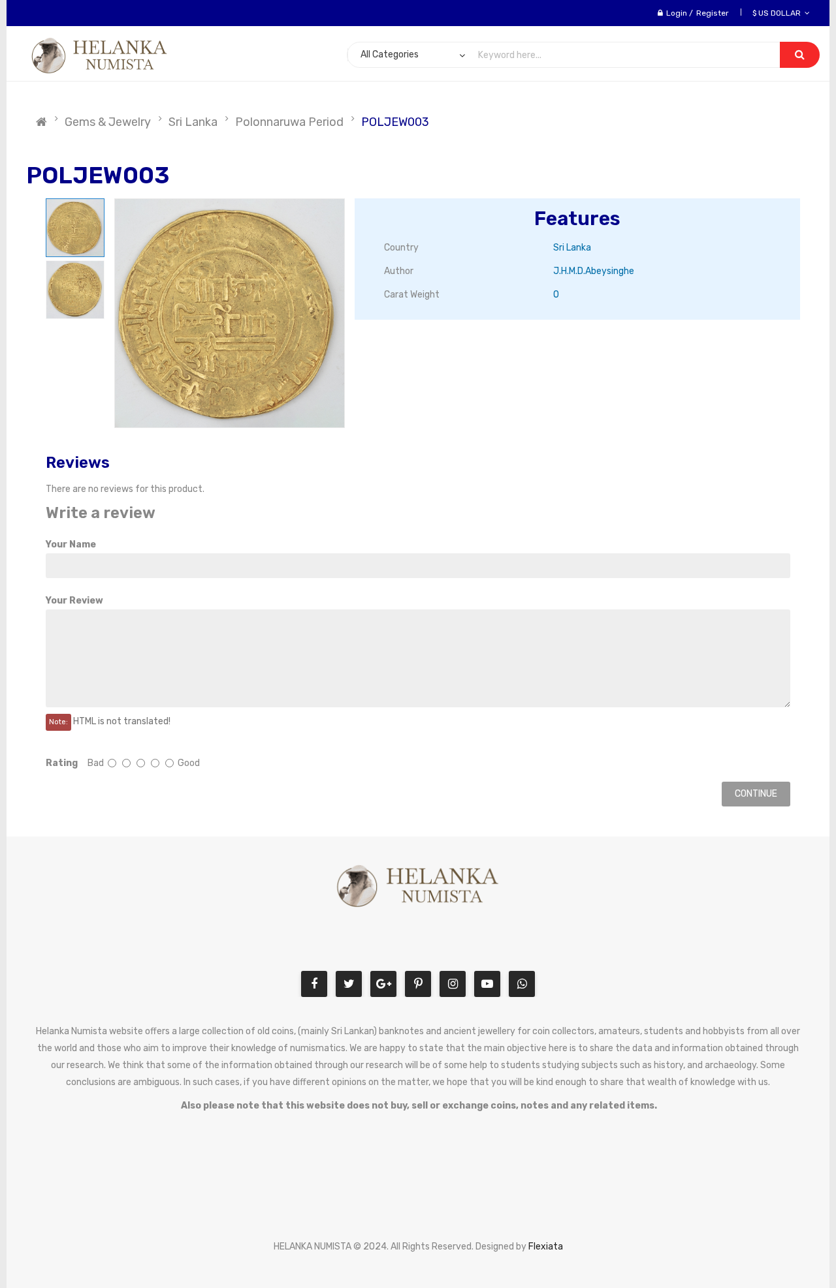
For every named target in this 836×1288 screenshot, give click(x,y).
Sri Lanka (193, 122)
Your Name (71, 544)
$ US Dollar (778, 13)
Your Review (74, 600)
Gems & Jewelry (108, 122)
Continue (756, 793)
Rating (62, 763)
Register (712, 13)
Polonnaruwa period (289, 122)
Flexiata (545, 1246)
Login (676, 13)
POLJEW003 (395, 122)
